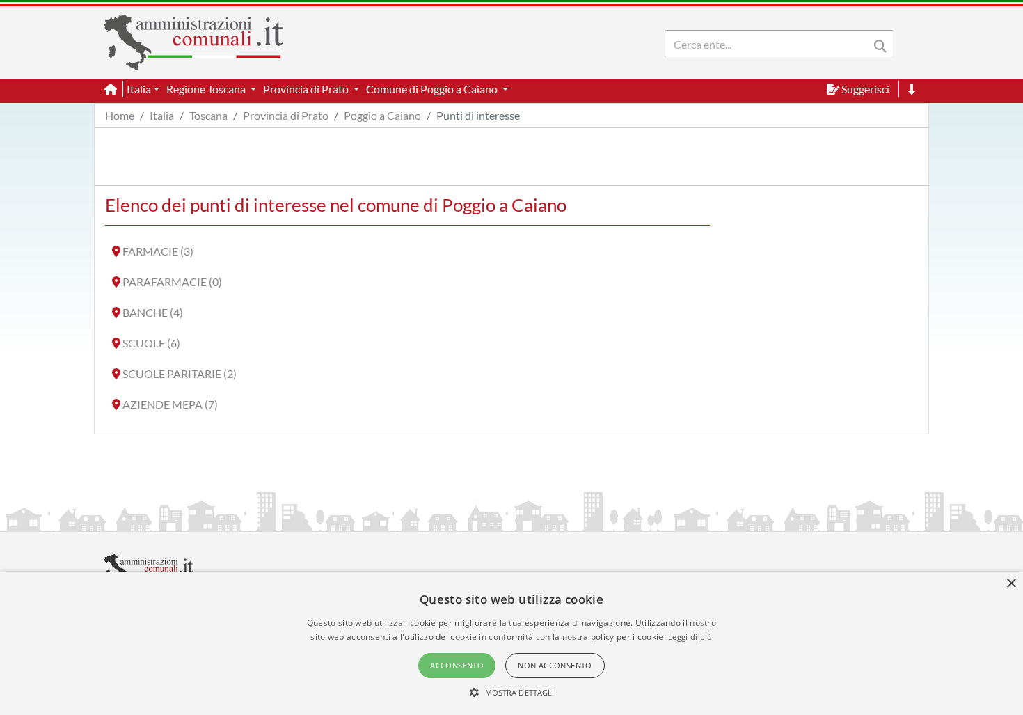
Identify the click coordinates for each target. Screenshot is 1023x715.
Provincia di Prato (285, 115)
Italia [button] (139, 88)
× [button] (1011, 584)
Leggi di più (690, 636)
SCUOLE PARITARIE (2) (179, 373)
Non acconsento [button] (555, 665)
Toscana (208, 115)
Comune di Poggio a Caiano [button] (433, 88)
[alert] (511, 643)
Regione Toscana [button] (207, 88)
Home (119, 115)
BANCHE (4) (152, 312)
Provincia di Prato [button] (307, 88)
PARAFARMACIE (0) (172, 281)
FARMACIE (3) (157, 251)
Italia (162, 115)
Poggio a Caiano (382, 115)
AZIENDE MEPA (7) (170, 404)
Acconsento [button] (457, 665)
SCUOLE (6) (151, 342)
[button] (512, 692)
